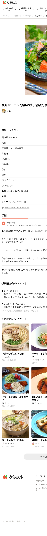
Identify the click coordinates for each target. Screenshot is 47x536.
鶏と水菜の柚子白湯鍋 (13, 440)
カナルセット (9, 403)
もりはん (38, 443)
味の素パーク (9, 357)
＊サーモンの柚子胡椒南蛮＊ (15, 398)
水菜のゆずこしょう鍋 (13, 353)
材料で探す (40, 481)
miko (9, 111)
